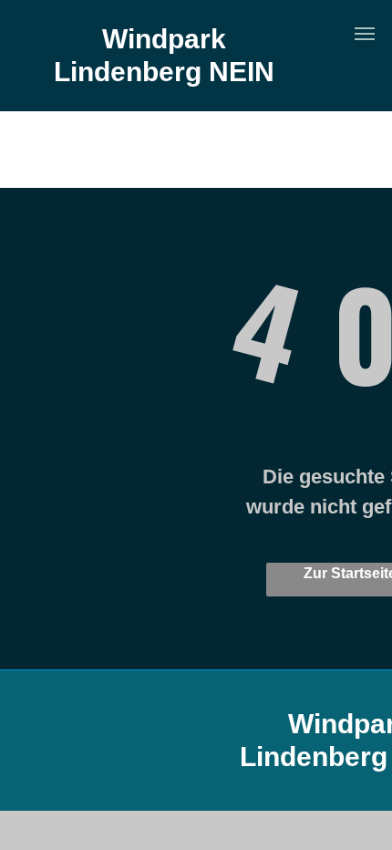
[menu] (364, 34)
